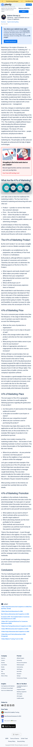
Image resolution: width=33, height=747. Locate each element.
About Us (3, 658)
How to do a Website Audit (7, 690)
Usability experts (20, 698)
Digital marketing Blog (13, 22)
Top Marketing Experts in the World (22, 686)
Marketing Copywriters (22, 691)
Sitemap (3, 673)
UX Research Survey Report (7, 688)
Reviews (3, 662)
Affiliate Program (20, 658)
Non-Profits (19, 671)
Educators (19, 673)
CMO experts (19, 693)
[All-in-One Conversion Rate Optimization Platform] (6, 4)
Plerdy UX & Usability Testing (11, 712)
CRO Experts (19, 696)
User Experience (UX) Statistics (8, 686)
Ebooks (2, 667)
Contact (3, 660)
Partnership (19, 660)
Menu (27, 4)
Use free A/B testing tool (11, 173)
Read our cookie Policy (24, 8)
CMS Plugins (19, 669)
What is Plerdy (16, 744)
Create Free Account (10, 41)
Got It (23, 11)
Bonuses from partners (22, 662)
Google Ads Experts (21, 689)
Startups (19, 675)
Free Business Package (22, 678)
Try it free (16, 740)
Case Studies (4, 664)
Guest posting (20, 667)
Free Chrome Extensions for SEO (12, 716)
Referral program (20, 664)
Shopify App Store (9, 726)
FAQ (2, 671)
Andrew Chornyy (12, 15)
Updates (3, 669)
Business (3, 22)
